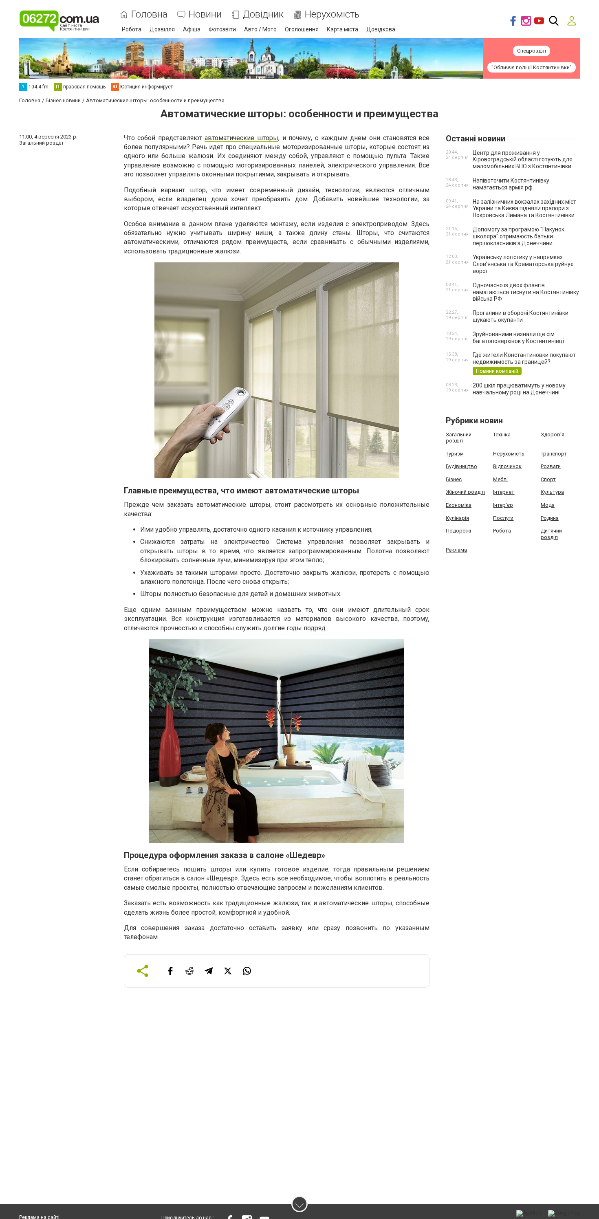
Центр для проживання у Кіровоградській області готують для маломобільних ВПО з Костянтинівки (523, 160)
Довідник (263, 14)
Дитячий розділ (551, 534)
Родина (550, 518)
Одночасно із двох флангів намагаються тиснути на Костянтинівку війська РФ (526, 292)
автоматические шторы (241, 138)
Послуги (503, 518)
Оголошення (302, 29)
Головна (149, 14)
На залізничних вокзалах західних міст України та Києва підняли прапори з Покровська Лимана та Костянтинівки (524, 208)
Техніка (502, 434)
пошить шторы (207, 869)
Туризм (455, 454)
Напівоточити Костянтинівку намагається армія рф (511, 184)
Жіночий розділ (465, 492)
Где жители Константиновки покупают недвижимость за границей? (524, 358)
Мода (548, 505)
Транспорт (554, 454)
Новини (205, 14)
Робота (131, 29)
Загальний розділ (458, 437)
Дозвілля (162, 29)
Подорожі (458, 531)
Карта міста (342, 29)
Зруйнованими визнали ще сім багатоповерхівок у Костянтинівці (518, 337)
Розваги (551, 466)
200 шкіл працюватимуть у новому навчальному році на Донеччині (519, 389)
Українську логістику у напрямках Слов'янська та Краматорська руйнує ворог (523, 264)
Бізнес (454, 479)
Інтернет (503, 492)
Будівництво (461, 466)
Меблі (500, 479)
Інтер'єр (503, 505)
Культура (552, 492)
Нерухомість (332, 14)
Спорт (548, 479)
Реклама (456, 550)
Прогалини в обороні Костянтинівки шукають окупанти (520, 316)
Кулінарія (457, 518)
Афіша (191, 29)
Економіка (458, 505)
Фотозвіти (222, 29)
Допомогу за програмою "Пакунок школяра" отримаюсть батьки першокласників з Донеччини (518, 236)
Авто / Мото (260, 29)
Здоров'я (552, 434)
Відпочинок (507, 466)
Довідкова (380, 29)
